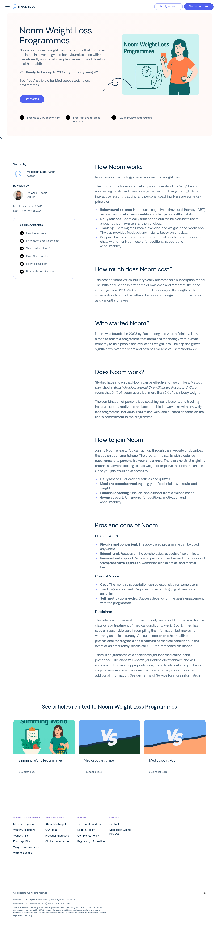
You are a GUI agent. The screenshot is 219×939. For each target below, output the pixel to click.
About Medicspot (55, 824)
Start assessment (199, 6)
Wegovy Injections (24, 830)
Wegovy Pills (21, 835)
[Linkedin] (193, 893)
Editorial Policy (86, 830)
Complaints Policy (88, 835)
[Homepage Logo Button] (24, 6)
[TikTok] (199, 893)
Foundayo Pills (21, 841)
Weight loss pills (23, 853)
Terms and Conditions (90, 824)
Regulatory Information (91, 841)
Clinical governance (57, 841)
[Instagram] (187, 893)
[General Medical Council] (28, 882)
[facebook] (182, 893)
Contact (114, 824)
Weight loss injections (26, 847)
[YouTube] (204, 893)
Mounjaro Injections (24, 824)
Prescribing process (57, 835)
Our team (51, 830)
